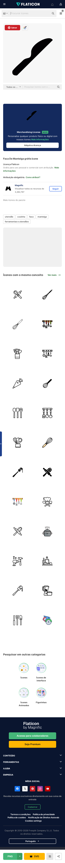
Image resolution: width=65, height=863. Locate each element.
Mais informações (40, 139)
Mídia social (32, 781)
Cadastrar (32, 807)
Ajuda (6, 768)
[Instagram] (40, 788)
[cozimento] (17, 294)
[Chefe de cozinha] (47, 502)
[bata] (17, 324)
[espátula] (17, 472)
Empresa (8, 774)
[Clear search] (46, 13)
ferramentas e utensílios (17, 221)
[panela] (47, 531)
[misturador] (47, 383)
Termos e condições (20, 814)
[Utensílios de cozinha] (17, 353)
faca (31, 216)
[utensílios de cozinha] (47, 413)
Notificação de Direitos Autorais (43, 817)
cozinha (21, 216)
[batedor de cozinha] (47, 294)
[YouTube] (47, 788)
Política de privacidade (44, 814)
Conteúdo (9, 755)
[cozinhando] (47, 561)
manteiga (42, 216)
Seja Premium (32, 744)
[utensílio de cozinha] (17, 442)
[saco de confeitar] (17, 383)
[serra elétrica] (47, 620)
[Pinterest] (32, 788)
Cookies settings (33, 821)
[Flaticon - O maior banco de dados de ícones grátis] (28, 4)
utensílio (9, 216)
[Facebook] (17, 788)
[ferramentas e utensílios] (17, 561)
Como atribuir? (33, 177)
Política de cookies (17, 817)
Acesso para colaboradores (32, 735)
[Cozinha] (47, 324)
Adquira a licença (32, 145)
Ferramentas (11, 762)
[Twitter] (25, 788)
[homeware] (47, 590)
